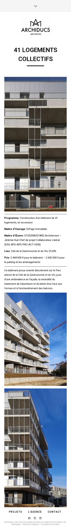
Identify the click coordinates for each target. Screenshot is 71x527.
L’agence (35, 511)
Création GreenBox (50, 524)
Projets (15, 511)
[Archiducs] (36, 26)
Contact (55, 511)
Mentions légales (31, 524)
